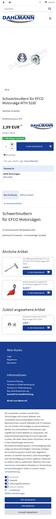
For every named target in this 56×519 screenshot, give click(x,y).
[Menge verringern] (12, 148)
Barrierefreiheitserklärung (18, 391)
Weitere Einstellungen (15, 493)
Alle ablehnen (28, 505)
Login (9, 356)
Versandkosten (31, 160)
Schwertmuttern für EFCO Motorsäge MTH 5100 (34, 318)
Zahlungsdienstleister (20, 483)
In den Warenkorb (34, 146)
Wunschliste (10, 155)
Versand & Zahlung (15, 381)
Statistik (13, 480)
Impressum (10, 465)
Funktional (15, 490)
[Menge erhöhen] (12, 144)
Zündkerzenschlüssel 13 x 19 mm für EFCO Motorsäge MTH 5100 (36, 261)
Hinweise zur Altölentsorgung (19, 388)
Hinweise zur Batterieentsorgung (20, 384)
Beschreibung (10, 195)
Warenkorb (11, 363)
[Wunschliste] (40, 2)
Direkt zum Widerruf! (17, 400)
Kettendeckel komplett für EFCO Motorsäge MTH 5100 (35, 283)
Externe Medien (17, 486)
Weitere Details (27, 195)
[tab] (10, 195)
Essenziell (14, 477)
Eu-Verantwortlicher (13, 203)
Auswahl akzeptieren (28, 512)
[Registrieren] (10, 2)
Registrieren (12, 359)
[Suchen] (50, 9)
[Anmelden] (4, 2)
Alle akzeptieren (28, 499)
